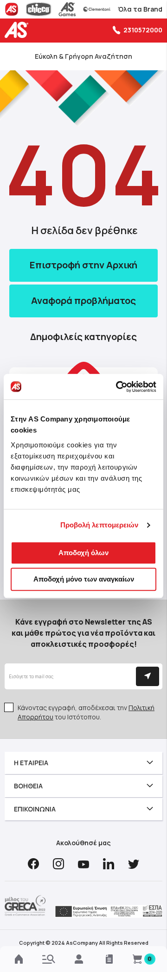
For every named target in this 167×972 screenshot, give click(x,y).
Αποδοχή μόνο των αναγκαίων (83, 579)
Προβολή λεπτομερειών (99, 525)
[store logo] (18, 30)
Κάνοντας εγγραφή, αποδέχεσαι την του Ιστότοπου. (86, 712)
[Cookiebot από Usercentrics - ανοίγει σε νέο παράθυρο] (117, 387)
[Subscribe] (147, 676)
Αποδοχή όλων (83, 553)
